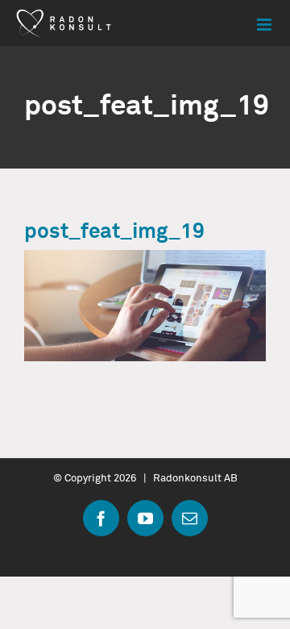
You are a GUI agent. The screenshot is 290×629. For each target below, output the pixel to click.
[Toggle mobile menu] (265, 24)
